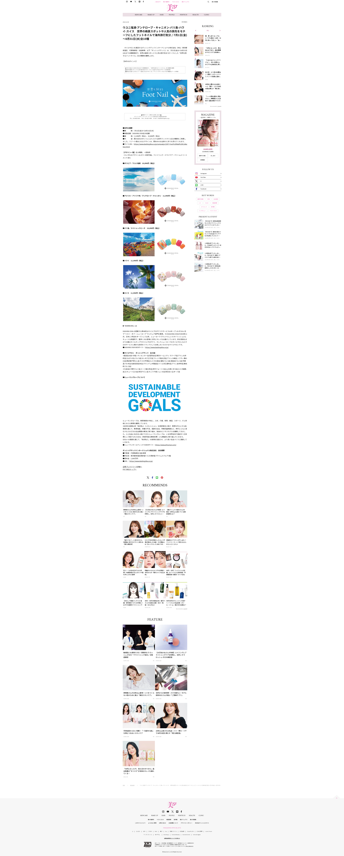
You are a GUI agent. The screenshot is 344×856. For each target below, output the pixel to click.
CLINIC (206, 14)
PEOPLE (172, 14)
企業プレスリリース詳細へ (132, 466)
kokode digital (196, 834)
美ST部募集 (215, 2)
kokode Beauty (176, 834)
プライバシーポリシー (186, 823)
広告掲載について (173, 823)
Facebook (203, 189)
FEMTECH (183, 14)
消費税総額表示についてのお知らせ (172, 838)
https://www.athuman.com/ (165, 445)
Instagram (203, 173)
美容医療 (168, 819)
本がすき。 (158, 834)
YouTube (203, 177)
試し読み (213, 155)
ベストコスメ (175, 2)
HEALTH (196, 14)
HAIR (161, 14)
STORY (150, 831)
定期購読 (202, 160)
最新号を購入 (202, 155)
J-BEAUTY (158, 2)
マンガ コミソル (148, 834)
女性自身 (182, 831)
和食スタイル (173, 831)
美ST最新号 (166, 2)
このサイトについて (140, 823)
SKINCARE (138, 14)
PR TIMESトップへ (129, 469)
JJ (132, 831)
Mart (156, 831)
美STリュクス (185, 2)
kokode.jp (166, 834)
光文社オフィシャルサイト (202, 823)
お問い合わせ (162, 823)
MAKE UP (151, 14)
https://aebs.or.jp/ (189, 846)
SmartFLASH (190, 831)
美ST (161, 831)
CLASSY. (138, 831)
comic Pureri (208, 831)
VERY (144, 831)
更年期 (175, 819)
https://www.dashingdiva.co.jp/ (157, 347)
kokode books (186, 834)
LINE (201, 185)
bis (166, 831)
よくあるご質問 (152, 823)
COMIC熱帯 (199, 831)
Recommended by (179, 608)
